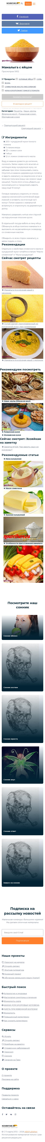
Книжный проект (12, 974)
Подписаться (22, 941)
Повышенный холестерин (16, 1017)
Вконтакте (24, 24)
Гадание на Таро (12, 1060)
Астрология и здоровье (15, 993)
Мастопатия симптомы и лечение (20, 997)
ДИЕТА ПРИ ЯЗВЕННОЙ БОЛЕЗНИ (21, 1009)
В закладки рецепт (22, 104)
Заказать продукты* (22, 97)
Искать (7, 1036)
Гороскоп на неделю (14, 962)
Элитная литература (14, 970)
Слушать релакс (12, 966)
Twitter (24, 30)
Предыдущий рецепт (14, 125)
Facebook (23, 17)
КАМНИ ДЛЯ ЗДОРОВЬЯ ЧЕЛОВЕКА (21, 1005)
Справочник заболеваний (17, 1048)
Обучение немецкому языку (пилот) (22, 978)
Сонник (8, 1056)
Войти (28, 4)
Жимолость (9, 1013)
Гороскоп (8, 1052)
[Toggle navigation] (34, 4)
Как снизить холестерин (15, 1021)
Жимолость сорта (12, 1001)
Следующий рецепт (31, 128)
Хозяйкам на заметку (14, 1044)
